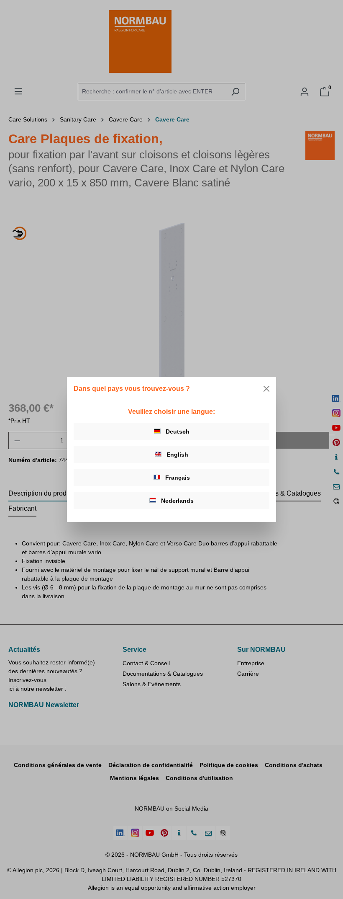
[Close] (266, 388)
